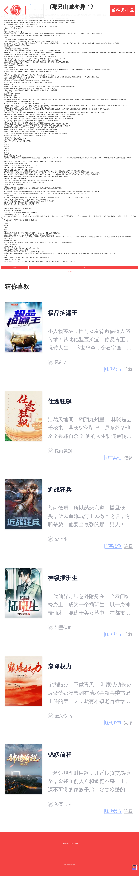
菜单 (14, 267)
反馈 (76, 843)
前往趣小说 (123, 10)
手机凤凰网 (64, 843)
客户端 (71, 843)
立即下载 (69, 271)
